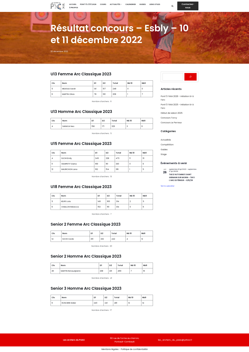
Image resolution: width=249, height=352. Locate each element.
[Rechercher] (172, 6)
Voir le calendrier (167, 186)
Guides (142, 4)
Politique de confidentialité (134, 349)
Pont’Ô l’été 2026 (88, 4)
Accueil (72, 4)
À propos (73, 7)
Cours (103, 4)
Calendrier (130, 4)
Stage (164, 154)
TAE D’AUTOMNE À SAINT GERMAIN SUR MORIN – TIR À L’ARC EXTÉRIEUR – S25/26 (182, 177)
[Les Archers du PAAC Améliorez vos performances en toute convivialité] (58, 6)
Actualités (166, 139)
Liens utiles (154, 4)
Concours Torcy (169, 117)
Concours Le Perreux (171, 122)
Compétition (167, 144)
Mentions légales (110, 349)
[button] (121, 4)
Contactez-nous (188, 6)
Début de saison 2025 (171, 113)
